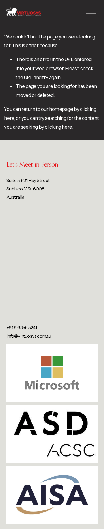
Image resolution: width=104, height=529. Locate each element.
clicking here (58, 127)
